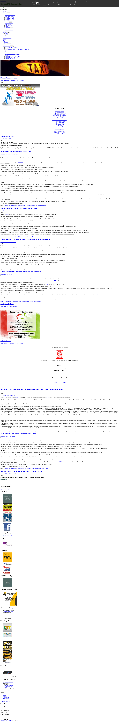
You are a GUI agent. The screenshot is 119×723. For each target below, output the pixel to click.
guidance (47, 397)
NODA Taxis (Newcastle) (8, 687)
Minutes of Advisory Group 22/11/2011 (13, 56)
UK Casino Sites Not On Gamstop (59, 113)
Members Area (6, 21)
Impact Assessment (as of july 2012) (12, 54)
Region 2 (7, 33)
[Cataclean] (7, 522)
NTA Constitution (8, 25)
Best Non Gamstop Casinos (59, 116)
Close (87, 2)
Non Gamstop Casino (9, 18)
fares (47, 284)
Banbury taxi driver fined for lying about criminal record (18, 208)
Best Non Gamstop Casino (59, 131)
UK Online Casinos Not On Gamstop (59, 120)
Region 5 (7, 34)
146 (6, 489)
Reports (6, 26)
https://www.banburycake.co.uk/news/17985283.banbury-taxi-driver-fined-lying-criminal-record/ (22, 236)
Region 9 (7, 36)
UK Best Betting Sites (59, 125)
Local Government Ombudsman (9, 614)
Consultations (15, 391)
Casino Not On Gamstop (10, 15)
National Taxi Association (8, 78)
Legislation (5, 43)
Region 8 (7, 35)
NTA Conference (6, 27)
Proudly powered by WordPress (6, 720)
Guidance (5, 12)
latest (55, 280)
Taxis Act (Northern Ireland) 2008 (12, 44)
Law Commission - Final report (11, 47)
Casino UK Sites (59, 133)
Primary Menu (3, 9)
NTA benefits (8, 24)
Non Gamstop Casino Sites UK (59, 127)
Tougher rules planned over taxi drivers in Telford (16, 151)
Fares (6, 51)
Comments (6, 697)
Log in (4, 695)
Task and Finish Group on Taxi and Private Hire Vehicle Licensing (21, 471)
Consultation (7, 50)
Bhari (18, 720)
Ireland (6, 55)
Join (4, 41)
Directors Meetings (9, 23)
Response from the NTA (10, 58)
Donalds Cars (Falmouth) (8, 685)
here (48, 5)
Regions (4, 32)
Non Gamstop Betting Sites (59, 114)
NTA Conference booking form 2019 (59, 382)
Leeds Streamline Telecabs (8, 686)
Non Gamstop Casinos (9, 16)
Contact (4, 39)
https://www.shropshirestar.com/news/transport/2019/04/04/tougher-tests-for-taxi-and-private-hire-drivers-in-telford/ (26, 468)
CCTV (10, 391)
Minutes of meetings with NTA (11, 57)
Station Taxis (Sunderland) (8, 689)
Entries (5, 696)
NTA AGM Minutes (9, 30)
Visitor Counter (5, 701)
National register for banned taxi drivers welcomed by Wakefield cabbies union (25, 239)
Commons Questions (7, 136)
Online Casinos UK (59, 126)
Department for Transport (8, 611)
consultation (20, 162)
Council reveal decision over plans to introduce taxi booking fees (20, 271)
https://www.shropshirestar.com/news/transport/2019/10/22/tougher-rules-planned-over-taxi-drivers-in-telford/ (25, 205)
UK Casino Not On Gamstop (59, 118)
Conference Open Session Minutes (12, 28)
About (4, 40)
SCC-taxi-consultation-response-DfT (7, 395)
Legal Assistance (6, 20)
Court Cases (5, 42)
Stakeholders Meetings (7, 38)
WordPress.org (6, 698)
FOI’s (6, 52)
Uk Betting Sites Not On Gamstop (59, 132)
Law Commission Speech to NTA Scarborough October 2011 (17, 49)
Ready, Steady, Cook (7, 304)
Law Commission (6, 46)
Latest (6, 48)
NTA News (5, 31)
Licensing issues (14, 138)
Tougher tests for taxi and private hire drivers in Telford (18, 433)
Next (8, 489)
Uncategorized (14, 306)
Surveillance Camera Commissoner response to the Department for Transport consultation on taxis (31, 389)
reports (10, 157)
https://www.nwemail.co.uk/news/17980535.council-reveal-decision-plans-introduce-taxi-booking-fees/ (20, 301)
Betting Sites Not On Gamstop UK (59, 115)
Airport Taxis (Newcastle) (8, 682)
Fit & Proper (14, 210)
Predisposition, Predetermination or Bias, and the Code (16, 13)
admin (1, 80)
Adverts (4, 11)
